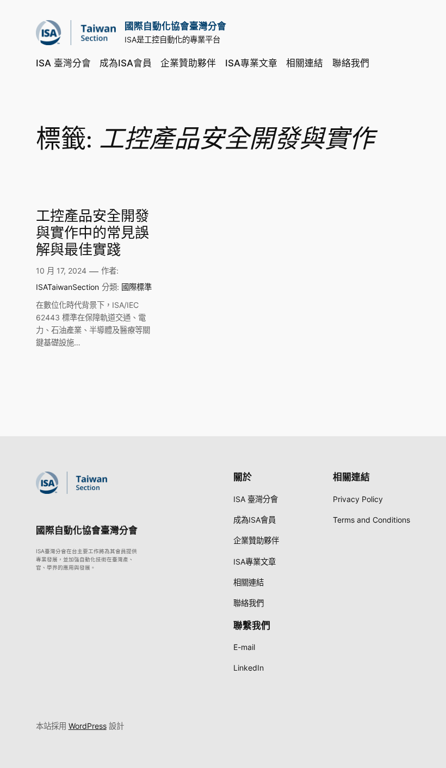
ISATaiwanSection (67, 287)
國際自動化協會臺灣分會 (175, 26)
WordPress (88, 725)
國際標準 (136, 287)
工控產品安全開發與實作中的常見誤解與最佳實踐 (92, 233)
